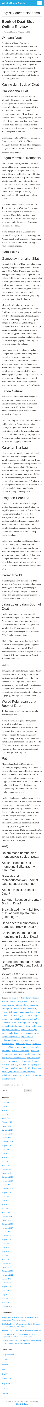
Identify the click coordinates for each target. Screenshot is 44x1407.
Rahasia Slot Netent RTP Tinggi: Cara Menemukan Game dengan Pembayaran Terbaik (20, 1318)
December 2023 (7, 1224)
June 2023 (5, 1247)
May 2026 (5, 1110)
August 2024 (6, 1192)
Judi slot (5, 1393)
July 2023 (5, 1243)
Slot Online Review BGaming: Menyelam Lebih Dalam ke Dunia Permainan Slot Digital (21, 1325)
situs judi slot (6, 1388)
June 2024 (5, 1200)
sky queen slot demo (21, 1061)
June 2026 (5, 1106)
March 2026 (6, 1118)
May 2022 (5, 1294)
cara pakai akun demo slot (21, 1018)
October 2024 (6, 1185)
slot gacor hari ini (8, 1354)
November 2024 (7, 1181)
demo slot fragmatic (27, 1025)
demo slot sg (23, 1047)
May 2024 (5, 1204)
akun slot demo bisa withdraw (25, 997)
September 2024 (7, 1188)
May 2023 (5, 1251)
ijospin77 (5, 1374)
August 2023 (6, 1239)
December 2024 (7, 1177)
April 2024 (5, 1208)
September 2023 (7, 1236)
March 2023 (6, 1259)
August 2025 (6, 1145)
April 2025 (5, 1161)
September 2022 (7, 1283)
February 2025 (7, 1169)
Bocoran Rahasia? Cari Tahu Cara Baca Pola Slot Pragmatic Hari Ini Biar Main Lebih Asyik (19, 1335)
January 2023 (6, 1267)
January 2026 (6, 1126)
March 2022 (6, 1302)
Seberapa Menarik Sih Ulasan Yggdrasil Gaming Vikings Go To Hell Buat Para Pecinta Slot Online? (22, 1341)
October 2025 (6, 1138)
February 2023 (7, 1263)
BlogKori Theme (22, 1404)
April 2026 (5, 1114)
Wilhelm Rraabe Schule (13, 3)
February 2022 (7, 1306)
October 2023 (6, 1232)
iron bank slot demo (20, 1050)
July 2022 (5, 1290)
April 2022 (5, 1298)
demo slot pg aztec (22, 1032)
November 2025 (7, 1134)
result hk (5, 1364)
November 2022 (7, 1275)
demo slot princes (23, 1043)
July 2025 (5, 1149)
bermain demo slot (28, 1008)
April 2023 (5, 1255)
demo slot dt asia (9, 1025)
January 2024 (6, 1220)
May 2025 (5, 1157)
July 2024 (5, 1196)
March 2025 (6, 1165)
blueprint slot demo (10, 1011)
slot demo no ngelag (28, 1064)
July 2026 (5, 1102)
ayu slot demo (12, 1008)
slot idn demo (30, 1068)
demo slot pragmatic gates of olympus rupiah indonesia (21, 1036)
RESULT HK (6, 1378)
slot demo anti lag (10, 1064)
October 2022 (6, 1279)
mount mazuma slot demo (24, 1054)
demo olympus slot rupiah (28, 1022)
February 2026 (7, 1122)
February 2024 (7, 1216)
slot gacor (5, 1359)
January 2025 (6, 1173)
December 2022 (7, 1271)
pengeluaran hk (7, 1383)
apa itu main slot (9, 1001)
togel (3, 1369)
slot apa (35, 1061)
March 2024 (6, 1212)
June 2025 (5, 1153)
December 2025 (7, 1130)
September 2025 (7, 1141)
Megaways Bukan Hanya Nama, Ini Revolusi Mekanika (21, 1330)
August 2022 (6, 1286)
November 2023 (7, 1228)
